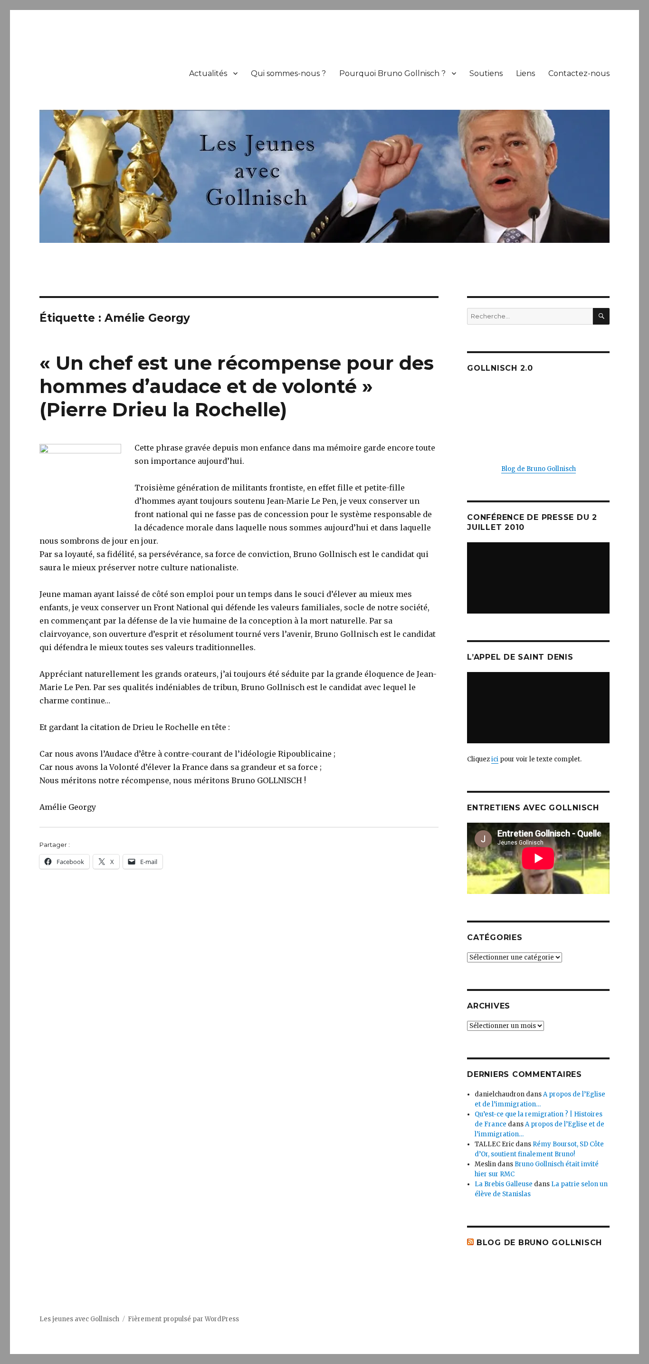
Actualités (208, 73)
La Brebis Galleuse (504, 1184)
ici (494, 759)
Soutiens (486, 73)
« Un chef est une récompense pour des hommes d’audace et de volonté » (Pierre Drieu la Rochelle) (236, 386)
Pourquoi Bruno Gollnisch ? (392, 73)
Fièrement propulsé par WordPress (183, 1319)
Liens (525, 73)
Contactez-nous (579, 73)
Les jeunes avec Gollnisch (79, 1319)
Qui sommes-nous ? (288, 73)
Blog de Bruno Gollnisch (538, 469)
